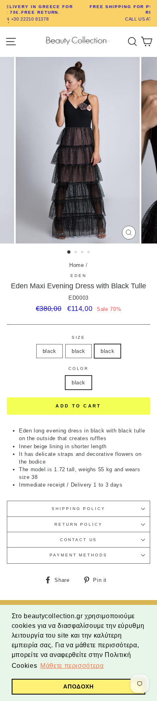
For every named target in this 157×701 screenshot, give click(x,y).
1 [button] (69, 252)
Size (78, 337)
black (49, 351)
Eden (78, 275)
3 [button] (83, 253)
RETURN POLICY (78, 524)
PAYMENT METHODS (78, 555)
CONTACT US (78, 539)
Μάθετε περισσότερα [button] (71, 665)
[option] (78, 150)
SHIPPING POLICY (78, 508)
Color (78, 368)
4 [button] (89, 253)
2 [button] (76, 253)
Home (76, 265)
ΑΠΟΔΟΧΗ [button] (78, 686)
